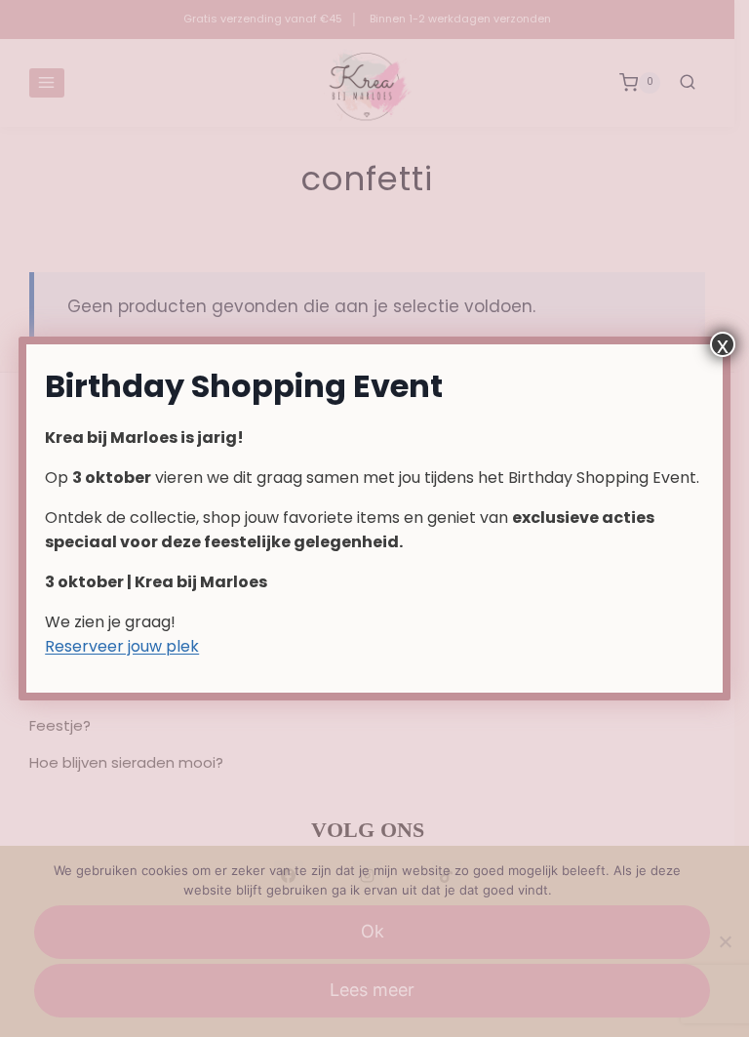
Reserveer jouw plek (122, 646)
